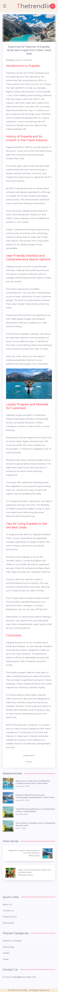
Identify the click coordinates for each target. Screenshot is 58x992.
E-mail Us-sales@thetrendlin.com (19, 977)
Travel (29, 762)
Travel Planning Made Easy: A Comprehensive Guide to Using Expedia (35, 810)
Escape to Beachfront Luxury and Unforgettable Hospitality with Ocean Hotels (35, 796)
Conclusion (14, 635)
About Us (7, 904)
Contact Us (8, 910)
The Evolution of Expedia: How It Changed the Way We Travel (35, 824)
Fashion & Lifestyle (12, 940)
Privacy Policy (10, 917)
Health (6, 953)
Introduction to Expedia (23, 65)
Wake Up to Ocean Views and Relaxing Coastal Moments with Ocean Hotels (33, 782)
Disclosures (8, 923)
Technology (8, 947)
